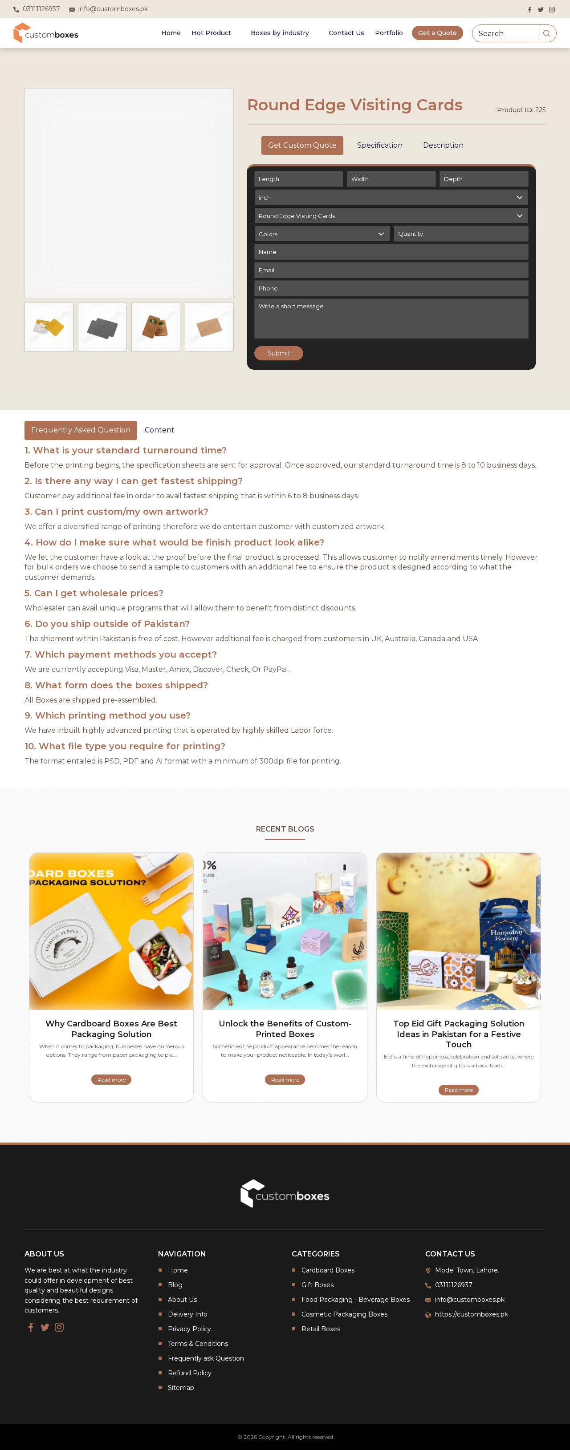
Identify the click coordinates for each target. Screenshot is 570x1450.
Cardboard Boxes (327, 1270)
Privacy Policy (189, 1329)
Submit (279, 353)
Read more (112, 1079)
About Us (182, 1300)
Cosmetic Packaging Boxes (344, 1314)
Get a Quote (437, 33)
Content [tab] (160, 430)
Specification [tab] (380, 145)
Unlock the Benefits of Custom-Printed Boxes (285, 1029)
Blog (175, 1285)
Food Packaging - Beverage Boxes (355, 1300)
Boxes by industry (280, 33)
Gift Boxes (317, 1285)
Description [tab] (443, 145)
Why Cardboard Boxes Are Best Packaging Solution (111, 1029)
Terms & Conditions (198, 1344)
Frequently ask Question (206, 1358)
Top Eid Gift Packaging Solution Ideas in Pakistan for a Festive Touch (459, 1034)
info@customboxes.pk (470, 1300)
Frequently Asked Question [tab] (80, 430)
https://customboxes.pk (471, 1314)
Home (171, 33)
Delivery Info (188, 1314)
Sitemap (181, 1388)
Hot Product (211, 33)
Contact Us (346, 33)
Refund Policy (190, 1373)
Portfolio (389, 33)
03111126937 (453, 1285)
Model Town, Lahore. (467, 1270)
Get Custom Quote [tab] (302, 145)
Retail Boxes (320, 1329)
